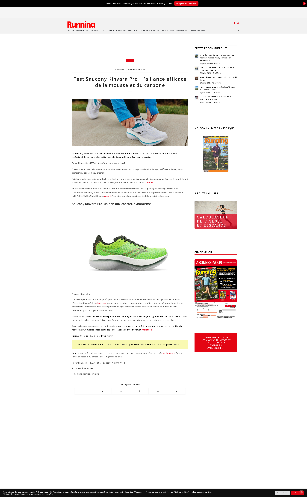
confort (107, 196)
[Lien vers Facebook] (234, 23)
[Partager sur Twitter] (102, 391)
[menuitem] (71, 31)
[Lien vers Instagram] (238, 23)
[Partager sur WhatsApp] (121, 391)
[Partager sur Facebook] (83, 391)
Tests (130, 60)
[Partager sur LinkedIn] (158, 391)
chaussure (101, 303)
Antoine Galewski (138, 70)
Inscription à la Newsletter (186, 3)
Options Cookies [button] (283, 493)
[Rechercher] (238, 31)
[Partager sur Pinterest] (139, 391)
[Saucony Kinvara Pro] (130, 122)
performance (168, 353)
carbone (149, 182)
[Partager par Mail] (176, 391)
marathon (147, 329)
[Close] (304, 3)
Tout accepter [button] (298, 493)
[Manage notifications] (301, 492)
